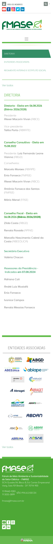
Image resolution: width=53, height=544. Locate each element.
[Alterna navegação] (26, 39)
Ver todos (7, 85)
